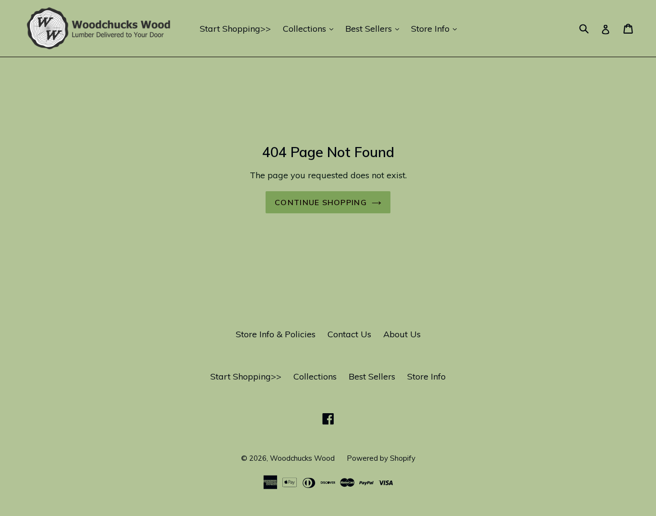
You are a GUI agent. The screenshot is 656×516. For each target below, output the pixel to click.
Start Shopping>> (235, 28)
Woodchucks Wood (302, 458)
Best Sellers (374, 28)
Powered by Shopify (381, 458)
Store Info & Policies (276, 334)
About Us (402, 334)
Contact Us (349, 334)
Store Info (436, 28)
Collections (310, 28)
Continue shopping (321, 202)
